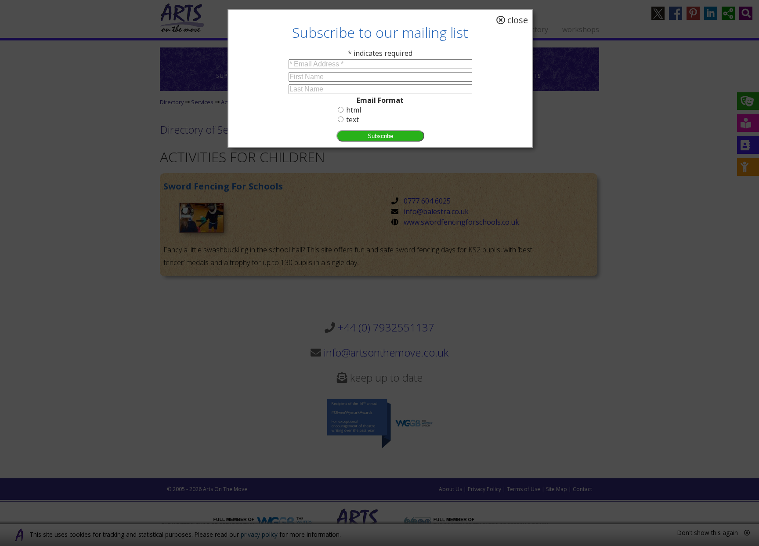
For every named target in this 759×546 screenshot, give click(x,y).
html (353, 110)
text (352, 119)
